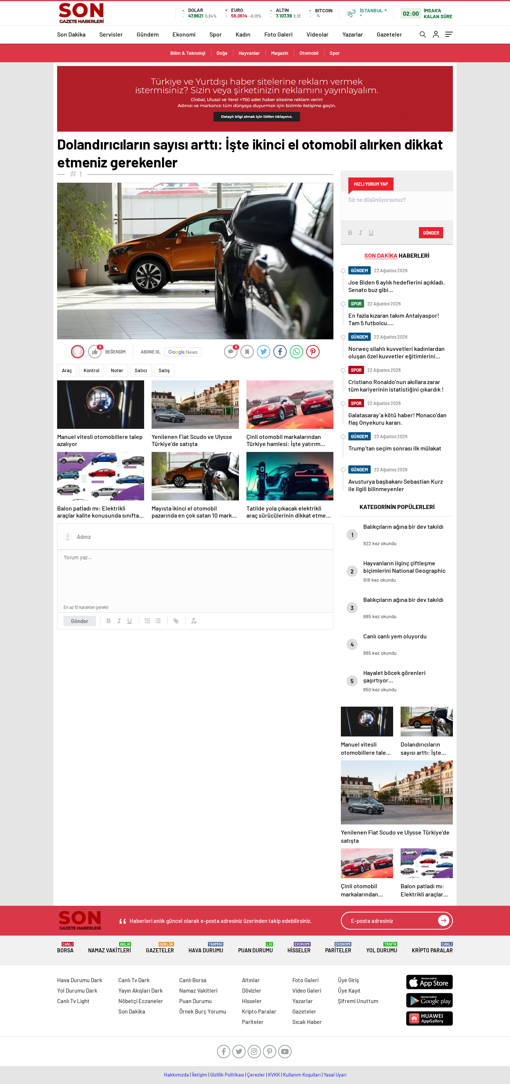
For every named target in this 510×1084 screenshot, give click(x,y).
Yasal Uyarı (335, 1075)
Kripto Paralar (432, 947)
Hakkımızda (176, 1075)
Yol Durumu (381, 947)
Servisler (111, 34)
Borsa (65, 947)
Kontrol (91, 370)
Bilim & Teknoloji (187, 53)
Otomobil (308, 53)
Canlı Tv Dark (134, 980)
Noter (117, 370)
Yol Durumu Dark (77, 990)
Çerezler (256, 1075)
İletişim (199, 1075)
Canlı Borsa (192, 980)
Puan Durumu (255, 947)
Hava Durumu (206, 947)
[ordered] (147, 620)
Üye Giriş (348, 980)
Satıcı (141, 370)
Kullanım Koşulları (302, 1075)
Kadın (243, 34)
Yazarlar (352, 34)
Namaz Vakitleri (109, 947)
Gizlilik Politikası (227, 1075)
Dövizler (251, 990)
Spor (215, 34)
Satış (164, 370)
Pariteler (338, 947)
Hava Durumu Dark (79, 980)
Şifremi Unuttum (358, 1000)
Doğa (222, 53)
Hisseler (299, 947)
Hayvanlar (249, 53)
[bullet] (158, 620)
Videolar (318, 34)
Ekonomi (184, 34)
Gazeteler (389, 34)
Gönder (79, 621)
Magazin (279, 53)
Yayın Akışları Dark (140, 990)
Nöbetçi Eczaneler (140, 1000)
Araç (67, 370)
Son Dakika (71, 34)
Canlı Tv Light (73, 1000)
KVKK (274, 1075)
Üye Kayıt (349, 990)
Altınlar (251, 980)
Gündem (148, 34)
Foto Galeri (278, 34)
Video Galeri (306, 990)
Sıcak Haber (307, 1021)
